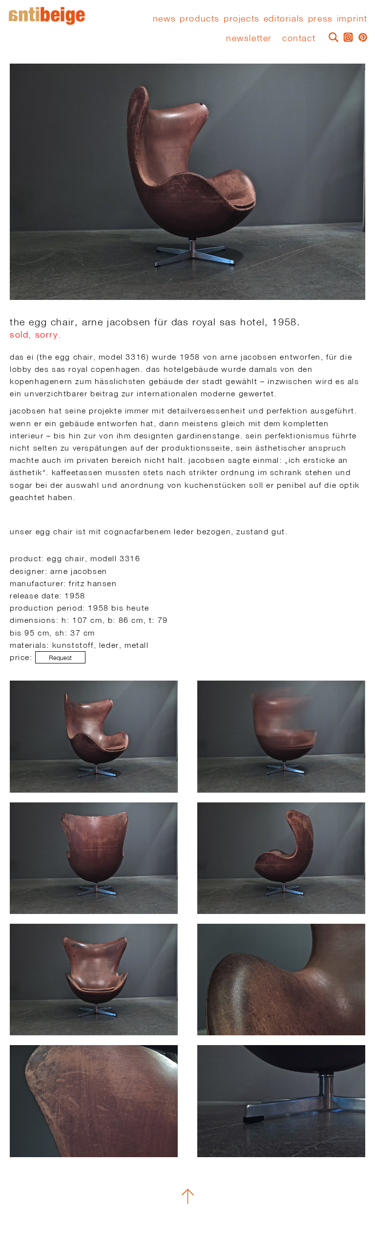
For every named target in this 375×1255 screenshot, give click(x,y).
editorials (284, 18)
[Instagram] (345, 36)
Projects (242, 18)
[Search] (331, 36)
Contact (298, 38)
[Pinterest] (360, 36)
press (320, 18)
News (164, 18)
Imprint (352, 18)
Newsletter (249, 38)
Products (200, 18)
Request (60, 658)
